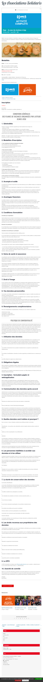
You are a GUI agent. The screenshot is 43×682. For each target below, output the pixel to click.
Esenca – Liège (5, 647)
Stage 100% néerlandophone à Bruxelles (7, 607)
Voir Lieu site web (6, 664)
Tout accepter (39, 678)
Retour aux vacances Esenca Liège (8, 98)
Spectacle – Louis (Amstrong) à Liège (8, 625)
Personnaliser (25, 680)
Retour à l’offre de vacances (7, 97)
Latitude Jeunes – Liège (7, 649)
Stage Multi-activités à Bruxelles (32, 607)
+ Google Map (6, 660)
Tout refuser (18, 680)
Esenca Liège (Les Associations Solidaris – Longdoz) (12, 656)
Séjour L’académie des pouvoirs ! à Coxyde (20, 607)
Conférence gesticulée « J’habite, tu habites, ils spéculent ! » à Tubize (28, 625)
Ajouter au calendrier (7, 585)
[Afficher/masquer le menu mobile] (40, 6)
